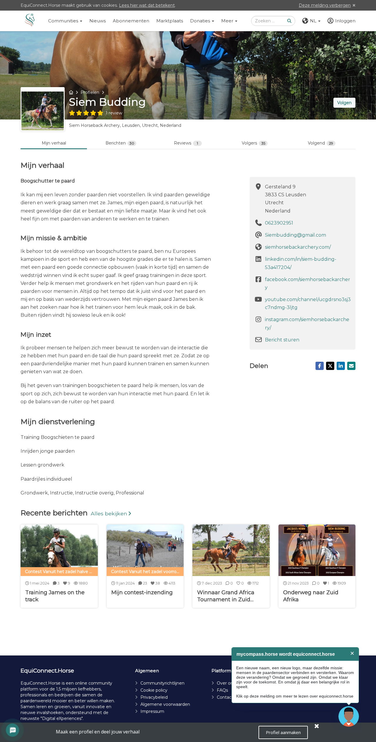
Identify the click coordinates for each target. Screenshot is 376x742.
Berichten (119, 143)
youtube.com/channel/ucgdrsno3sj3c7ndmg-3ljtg (308, 303)
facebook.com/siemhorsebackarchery (307, 283)
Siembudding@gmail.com (295, 235)
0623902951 (279, 223)
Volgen (344, 102)
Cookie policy (153, 690)
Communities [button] (63, 21)
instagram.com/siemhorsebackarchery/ (307, 323)
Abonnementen (131, 21)
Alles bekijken (109, 513)
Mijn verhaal (54, 143)
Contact (225, 697)
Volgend (320, 143)
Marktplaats (169, 21)
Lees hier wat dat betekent (147, 5)
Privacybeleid (154, 697)
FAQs (222, 690)
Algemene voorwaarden (165, 704)
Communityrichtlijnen (162, 683)
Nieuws (97, 21)
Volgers (253, 143)
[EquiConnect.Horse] (30, 21)
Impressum (152, 711)
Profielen (89, 92)
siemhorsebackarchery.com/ (298, 247)
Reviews (186, 143)
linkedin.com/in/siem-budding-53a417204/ (300, 263)
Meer (227, 21)
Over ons (226, 683)
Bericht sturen (282, 340)
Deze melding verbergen (325, 5)
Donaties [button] (200, 21)
